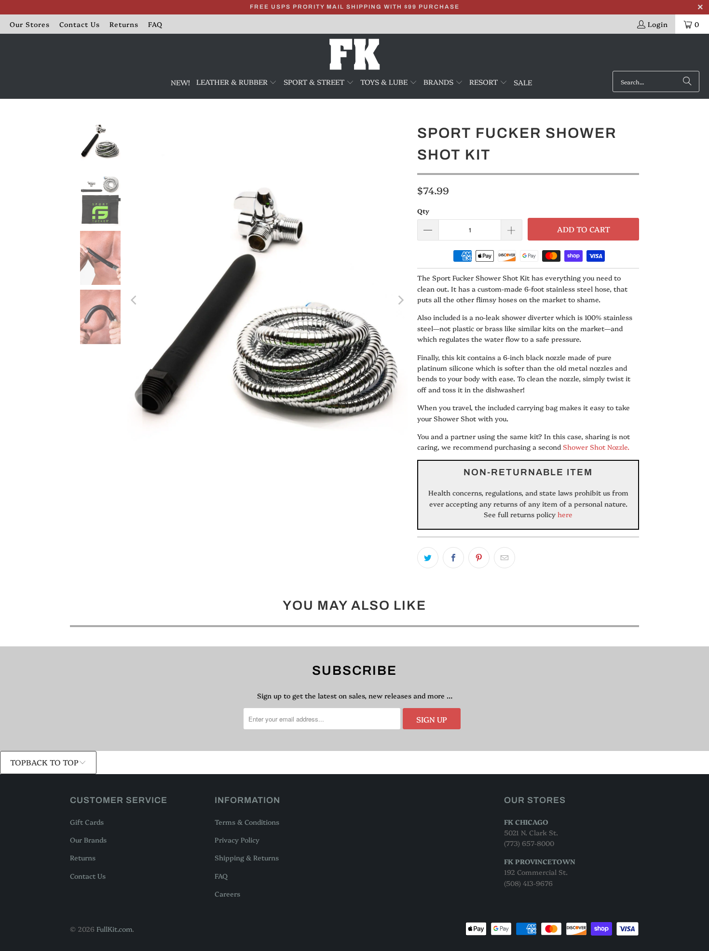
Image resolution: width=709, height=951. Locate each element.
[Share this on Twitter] (427, 557)
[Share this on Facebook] (453, 557)
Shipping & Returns (247, 857)
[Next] (400, 300)
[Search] (687, 81)
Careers (227, 893)
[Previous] (134, 300)
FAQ (155, 24)
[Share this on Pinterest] (479, 557)
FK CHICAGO (526, 822)
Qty (423, 210)
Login (658, 24)
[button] (236, 82)
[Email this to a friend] (504, 557)
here (564, 514)
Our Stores (30, 24)
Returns (123, 24)
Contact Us (79, 24)
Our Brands (88, 839)
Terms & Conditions (247, 822)
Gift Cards (87, 822)
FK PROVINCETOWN (539, 861)
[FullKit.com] (354, 55)
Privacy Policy (237, 839)
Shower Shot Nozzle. (596, 447)
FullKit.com (114, 929)
